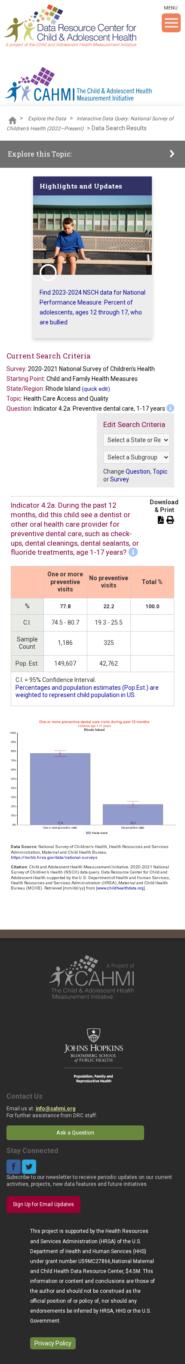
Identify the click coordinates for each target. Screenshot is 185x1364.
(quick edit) (96, 389)
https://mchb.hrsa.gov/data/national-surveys (54, 857)
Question (138, 471)
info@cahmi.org (55, 1109)
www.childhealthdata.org (120, 888)
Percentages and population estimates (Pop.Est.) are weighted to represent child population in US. (87, 691)
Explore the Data (47, 119)
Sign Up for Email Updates (43, 1204)
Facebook (13, 1167)
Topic (160, 471)
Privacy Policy (52, 1343)
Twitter (29, 1167)
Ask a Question (75, 1132)
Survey (119, 479)
